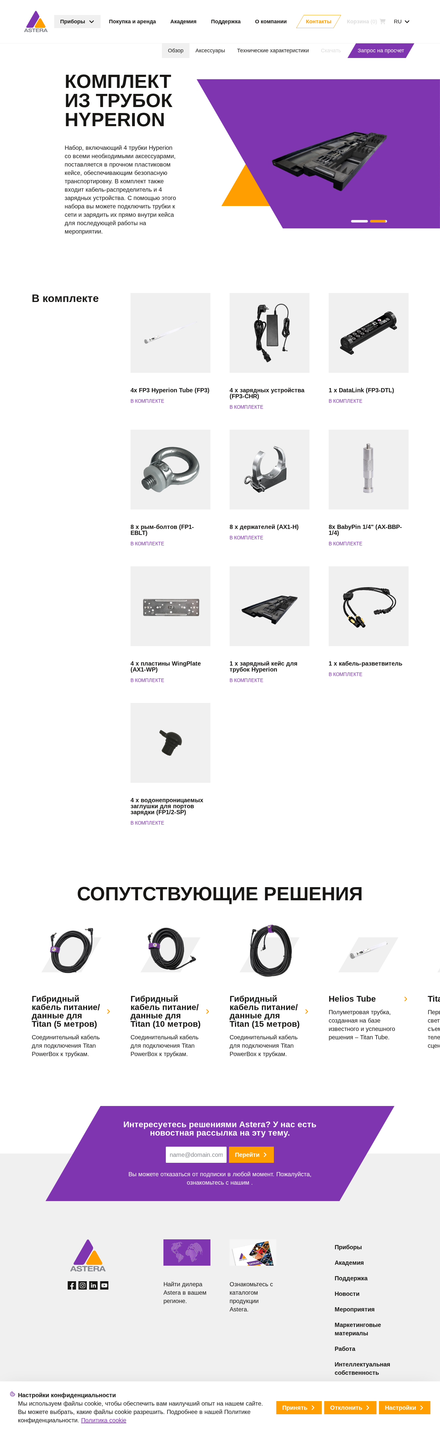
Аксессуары (210, 51)
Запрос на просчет (381, 51)
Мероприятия (355, 1309)
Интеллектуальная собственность (362, 1368)
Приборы (348, 1247)
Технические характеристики (273, 51)
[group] (71, 989)
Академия (349, 1262)
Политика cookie (103, 1420)
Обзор (175, 51)
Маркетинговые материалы (358, 1329)
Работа (345, 1348)
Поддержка (351, 1278)
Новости (347, 1293)
